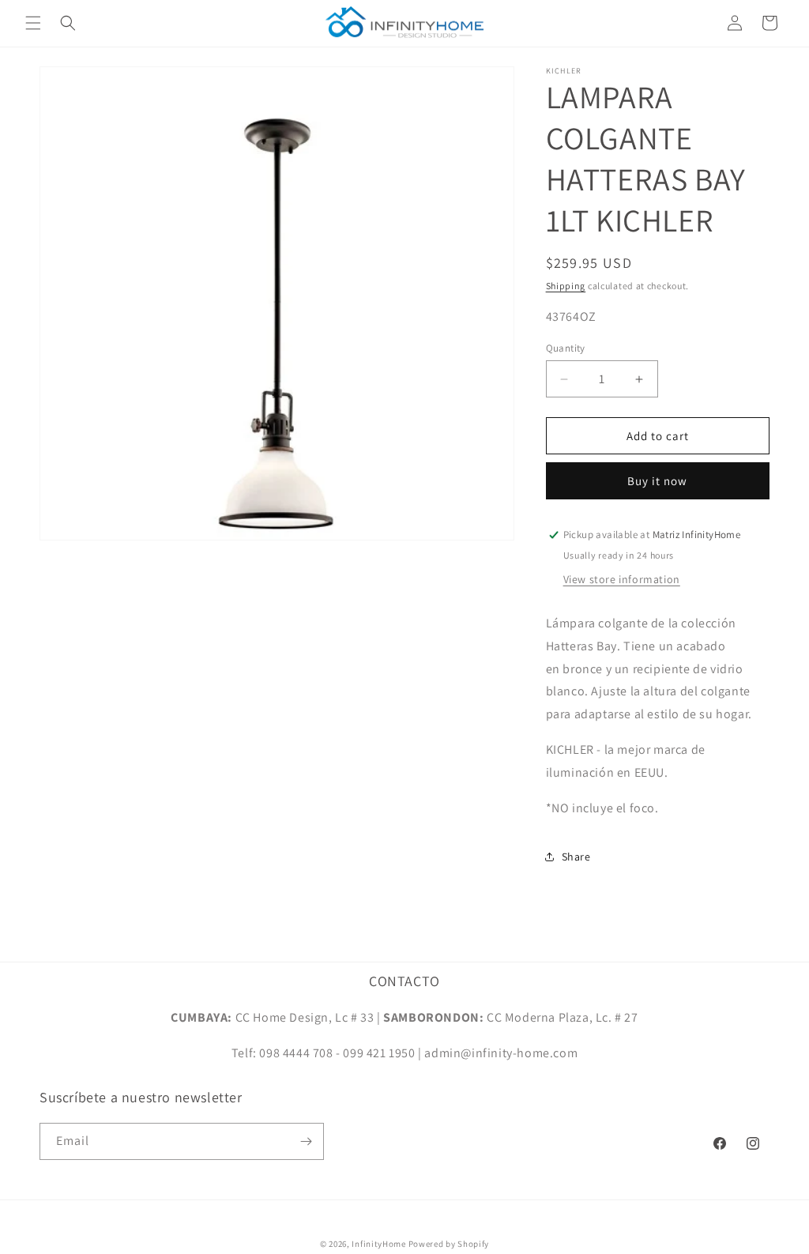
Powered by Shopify (449, 1243)
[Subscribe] (305, 1141)
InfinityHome (378, 1243)
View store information (621, 579)
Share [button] (576, 856)
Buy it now (657, 480)
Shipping (566, 286)
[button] (33, 23)
